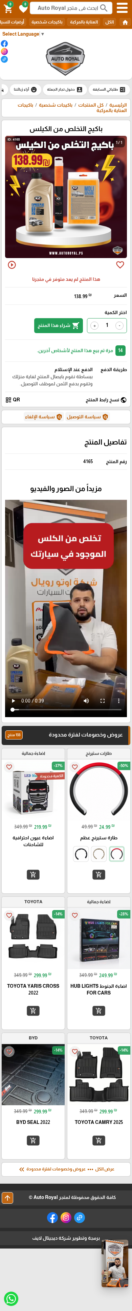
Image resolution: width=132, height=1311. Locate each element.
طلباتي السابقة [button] (109, 89)
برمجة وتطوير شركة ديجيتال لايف (66, 1238)
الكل (109, 21)
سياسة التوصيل (88, 417)
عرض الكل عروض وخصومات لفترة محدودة (66, 1169)
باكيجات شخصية (47, 21)
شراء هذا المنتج (59, 326)
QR (12, 400)
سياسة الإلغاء (44, 417)
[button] (22, 8)
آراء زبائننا (25, 89)
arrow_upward (7, 1198)
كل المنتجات (91, 105)
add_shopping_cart (98, 874)
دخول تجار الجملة (65, 89)
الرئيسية (118, 105)
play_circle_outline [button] (12, 265)
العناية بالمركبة (83, 21)
